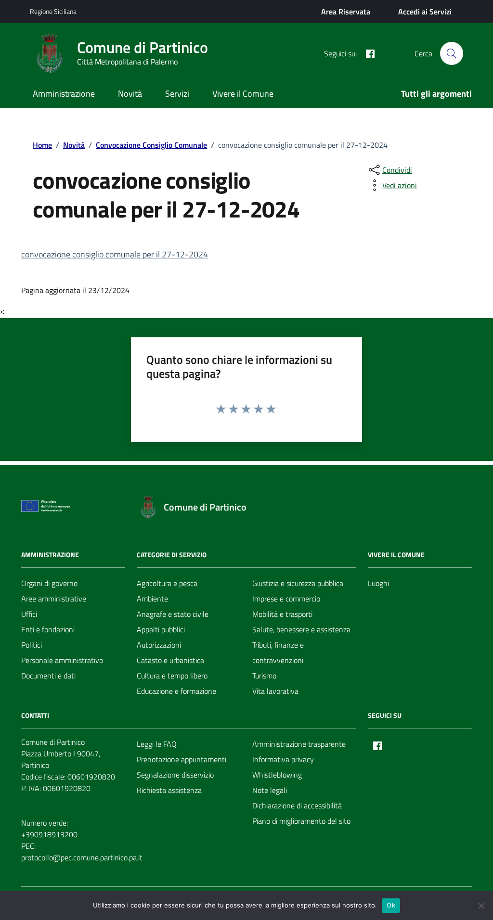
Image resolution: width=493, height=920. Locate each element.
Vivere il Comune (242, 93)
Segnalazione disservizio (175, 774)
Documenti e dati (48, 675)
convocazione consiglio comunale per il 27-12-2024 (114, 254)
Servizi (177, 93)
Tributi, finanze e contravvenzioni (278, 652)
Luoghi (378, 583)
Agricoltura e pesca (167, 583)
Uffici (29, 614)
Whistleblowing (277, 774)
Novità (130, 93)
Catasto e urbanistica (170, 660)
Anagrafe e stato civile (172, 614)
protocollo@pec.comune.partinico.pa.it (82, 857)
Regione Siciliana (53, 11)
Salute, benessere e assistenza (301, 629)
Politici (31, 645)
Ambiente (152, 598)
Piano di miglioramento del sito (301, 821)
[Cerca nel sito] (451, 53)
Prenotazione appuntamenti (181, 759)
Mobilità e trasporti (282, 614)
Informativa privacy (283, 759)
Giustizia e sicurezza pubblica (297, 583)
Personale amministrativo (62, 660)
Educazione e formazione (176, 691)
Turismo (264, 675)
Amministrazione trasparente (299, 744)
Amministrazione (64, 93)
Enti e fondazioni (48, 629)
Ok (391, 905)
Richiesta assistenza (169, 790)
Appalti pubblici (161, 629)
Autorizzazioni (159, 645)
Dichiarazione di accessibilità (297, 805)
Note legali (269, 790)
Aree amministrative (53, 598)
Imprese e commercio (286, 598)
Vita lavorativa (275, 691)
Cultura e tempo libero (172, 675)
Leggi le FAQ (157, 744)
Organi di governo (49, 583)
